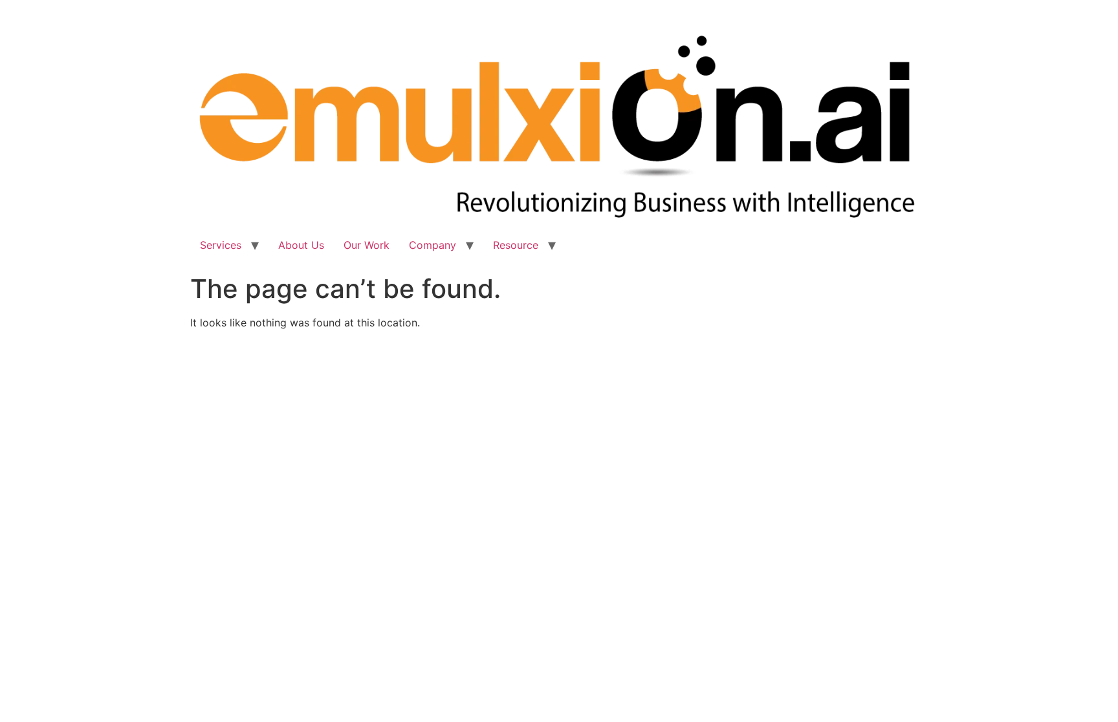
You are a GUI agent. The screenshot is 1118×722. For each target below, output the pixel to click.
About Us (301, 245)
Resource (515, 245)
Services (220, 245)
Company (432, 245)
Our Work (366, 245)
